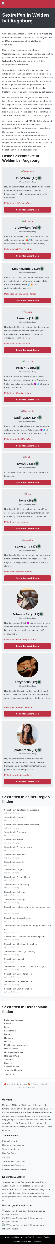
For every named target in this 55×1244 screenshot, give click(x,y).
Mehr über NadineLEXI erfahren (19, 439)
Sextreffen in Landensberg (16, 884)
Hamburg (8, 1038)
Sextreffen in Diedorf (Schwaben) (19, 951)
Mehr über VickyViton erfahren (18, 249)
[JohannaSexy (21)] (27, 598)
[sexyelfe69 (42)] (27, 666)
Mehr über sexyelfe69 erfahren (18, 707)
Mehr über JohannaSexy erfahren (20, 639)
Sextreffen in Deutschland (14, 1161)
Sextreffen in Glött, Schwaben (18, 989)
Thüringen (9, 1074)
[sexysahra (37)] (27, 540)
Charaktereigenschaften (13, 1145)
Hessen (7, 1041)
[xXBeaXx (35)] (27, 361)
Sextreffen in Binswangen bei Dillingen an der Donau (27, 927)
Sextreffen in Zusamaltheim (17, 877)
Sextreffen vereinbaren (27, 210)
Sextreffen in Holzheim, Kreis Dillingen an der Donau (27, 909)
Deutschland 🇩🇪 (23, 1084)
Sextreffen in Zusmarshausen (18, 847)
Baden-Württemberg (13, 1020)
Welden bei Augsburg (27, 182)
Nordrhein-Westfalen (13, 1052)
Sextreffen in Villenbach (15, 854)
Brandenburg (10, 1031)
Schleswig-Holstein (13, 1070)
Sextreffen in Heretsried (15, 817)
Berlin (7, 1027)
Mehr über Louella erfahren (17, 343)
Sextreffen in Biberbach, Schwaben (20, 944)
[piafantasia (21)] (27, 734)
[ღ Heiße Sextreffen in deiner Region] (20, 4)
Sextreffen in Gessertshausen (18, 974)
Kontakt (17, 1241)
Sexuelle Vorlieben (10, 1149)
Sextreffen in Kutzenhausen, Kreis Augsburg (24, 936)
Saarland (8, 1059)
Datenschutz (26, 1241)
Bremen (8, 1034)
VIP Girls (6, 1157)
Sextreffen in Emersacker (16, 832)
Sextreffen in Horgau (13, 839)
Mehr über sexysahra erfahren (18, 571)
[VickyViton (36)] (27, 221)
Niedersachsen (11, 1048)
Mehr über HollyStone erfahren (18, 203)
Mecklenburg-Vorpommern (16, 1045)
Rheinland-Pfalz (11, 1056)
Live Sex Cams (9, 1153)
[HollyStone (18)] (27, 171)
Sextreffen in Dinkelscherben (17, 918)
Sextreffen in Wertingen (15, 899)
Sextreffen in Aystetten (14, 862)
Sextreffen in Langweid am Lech (19, 981)
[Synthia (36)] (27, 457)
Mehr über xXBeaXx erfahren (17, 393)
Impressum (37, 1241)
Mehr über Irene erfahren (16, 522)
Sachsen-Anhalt (11, 1066)
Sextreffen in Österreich (13, 1165)
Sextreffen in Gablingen (15, 892)
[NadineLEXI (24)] (27, 411)
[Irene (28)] (27, 494)
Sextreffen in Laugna (14, 869)
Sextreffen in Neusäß (14, 959)
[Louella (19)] (27, 312)
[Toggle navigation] (49, 4)
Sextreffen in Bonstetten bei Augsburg (21, 810)
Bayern (7, 1023)
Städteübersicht (9, 1141)
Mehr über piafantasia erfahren (18, 775)
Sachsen (8, 1063)
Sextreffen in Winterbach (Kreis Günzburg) (24, 966)
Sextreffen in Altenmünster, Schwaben (21, 824)
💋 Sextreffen (9, 1084)
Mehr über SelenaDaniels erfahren (20, 294)
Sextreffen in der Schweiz (14, 1169)
